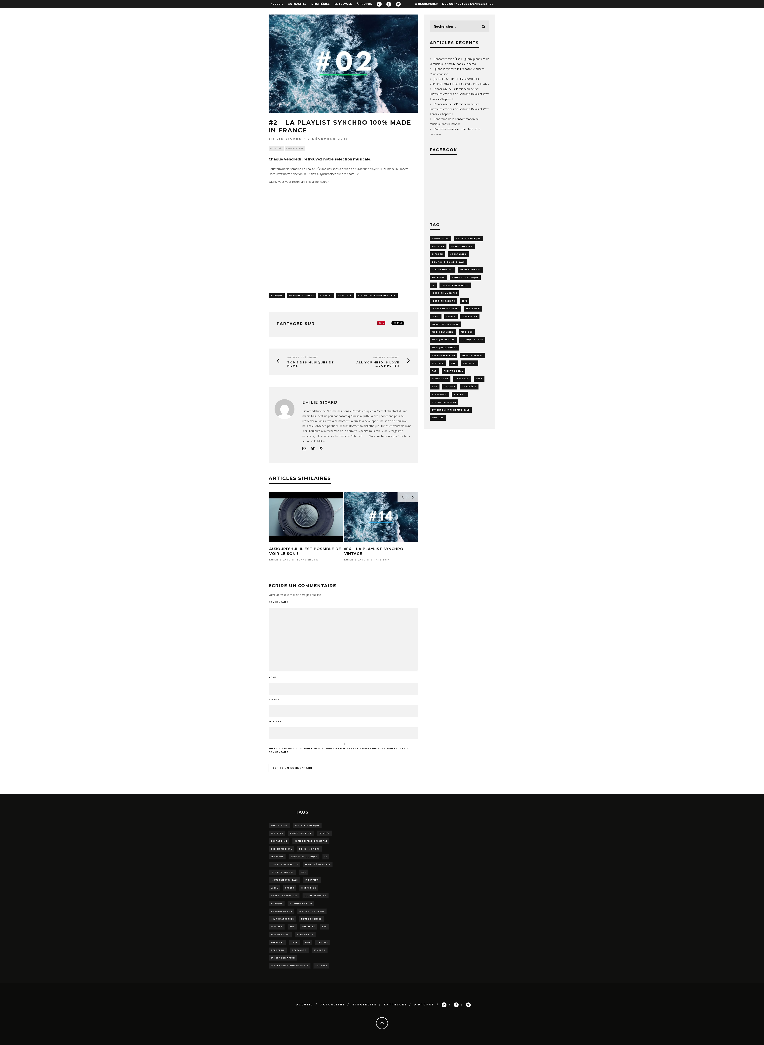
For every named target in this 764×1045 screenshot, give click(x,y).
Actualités (297, 3)
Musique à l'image (301, 295)
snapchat (462, 378)
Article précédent (302, 357)
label (435, 316)
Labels (450, 316)
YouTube (438, 417)
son (434, 386)
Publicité (345, 295)
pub (453, 363)
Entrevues (343, 3)
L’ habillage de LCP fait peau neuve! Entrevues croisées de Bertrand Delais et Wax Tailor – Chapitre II (459, 94)
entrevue (438, 277)
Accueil (277, 3)
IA (433, 285)
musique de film (443, 339)
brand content (462, 246)
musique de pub (472, 339)
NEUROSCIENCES (472, 355)
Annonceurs (440, 238)
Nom (272, 677)
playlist (326, 295)
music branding (443, 332)
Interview (473, 308)
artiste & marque (468, 238)
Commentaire (278, 602)
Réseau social (453, 371)
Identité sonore (443, 301)
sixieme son (440, 378)
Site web (275, 721)
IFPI (464, 301)
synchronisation (444, 402)
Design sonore (470, 269)
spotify (449, 386)
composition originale (448, 262)
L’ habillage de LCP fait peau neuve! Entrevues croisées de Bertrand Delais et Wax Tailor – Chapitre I (459, 109)
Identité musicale (444, 293)
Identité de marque (455, 285)
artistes (438, 246)
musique (277, 295)
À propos (364, 3)
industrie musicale (445, 308)
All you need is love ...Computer (377, 364)
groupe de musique (465, 277)
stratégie (469, 386)
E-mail (274, 699)
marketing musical (445, 324)
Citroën (437, 254)
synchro (460, 394)
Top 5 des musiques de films (310, 364)
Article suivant (386, 357)
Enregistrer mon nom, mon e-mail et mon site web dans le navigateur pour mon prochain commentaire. (338, 750)
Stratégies (320, 3)
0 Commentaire (294, 148)
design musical (442, 269)
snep (479, 378)
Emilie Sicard (285, 138)
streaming (439, 394)
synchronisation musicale (377, 295)
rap (434, 371)
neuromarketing (443, 355)
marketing (470, 316)
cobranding (458, 254)
